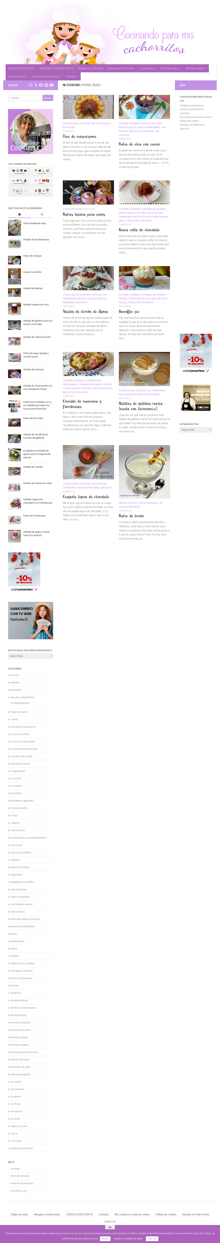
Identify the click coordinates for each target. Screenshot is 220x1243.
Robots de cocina (20, 1059)
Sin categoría (17, 1089)
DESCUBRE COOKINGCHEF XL (56, 68)
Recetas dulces (101, 123)
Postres (85, 123)
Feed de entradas (20, 1176)
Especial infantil (17, 76)
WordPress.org (19, 1190)
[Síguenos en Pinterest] (46, 85)
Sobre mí (184, 128)
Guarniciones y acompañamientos (29, 837)
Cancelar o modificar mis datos (128, 1238)
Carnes (14, 719)
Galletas (15, 822)
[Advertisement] (196, 232)
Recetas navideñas (21, 1022)
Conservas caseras (20, 763)
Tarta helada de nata (34, 223)
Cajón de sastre (72, 209)
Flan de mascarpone (80, 136)
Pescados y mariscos (22, 970)
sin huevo (148, 131)
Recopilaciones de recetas (24, 1052)
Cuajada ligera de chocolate (86, 496)
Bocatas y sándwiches (22, 697)
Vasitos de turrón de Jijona (85, 311)
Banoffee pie (129, 311)
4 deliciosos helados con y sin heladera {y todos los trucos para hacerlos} (37, 405)
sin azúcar (16, 1081)
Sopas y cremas (19, 1126)
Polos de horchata (33, 418)
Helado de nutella (33, 466)
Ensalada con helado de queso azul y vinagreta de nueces (37, 454)
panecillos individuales (23, 926)
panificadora (17, 941)
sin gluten (69, 127)
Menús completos (20, 896)
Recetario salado (194, 68)
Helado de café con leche (37, 337)
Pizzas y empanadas (21, 978)
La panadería (146, 68)
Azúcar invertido (32, 272)
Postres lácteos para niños (84, 214)
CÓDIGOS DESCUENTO (21, 68)
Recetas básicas (19, 1000)
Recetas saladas (19, 1037)
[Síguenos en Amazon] (36, 85)
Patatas (15, 956)
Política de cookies (189, 120)
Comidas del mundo (153, 209)
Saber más (152, 1239)
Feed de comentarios (22, 1183)
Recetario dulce (169, 68)
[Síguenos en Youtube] (51, 85)
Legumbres (17, 874)
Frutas (146, 123)
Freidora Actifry (19, 808)
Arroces (15, 675)
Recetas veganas (20, 1044)
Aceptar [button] (105, 1239)
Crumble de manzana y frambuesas (82, 403)
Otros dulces (71, 123)
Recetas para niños (150, 127)
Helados (15, 859)
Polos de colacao (32, 255)
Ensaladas (16, 793)
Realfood (16, 993)
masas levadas (19, 889)
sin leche (15, 1118)
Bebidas (15, 682)
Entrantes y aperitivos (22, 800)
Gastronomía (18, 830)
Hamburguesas (21, 702)
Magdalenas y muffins (22, 882)
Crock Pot (16, 778)
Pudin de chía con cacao (139, 144)
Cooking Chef (18, 771)
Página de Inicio (19, 1214)
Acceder (15, 1168)
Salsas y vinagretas (21, 1074)
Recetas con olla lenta (90, 68)
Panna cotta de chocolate (139, 229)
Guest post (17, 845)
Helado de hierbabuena (36, 239)
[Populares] (19, 214)
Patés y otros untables (23, 963)
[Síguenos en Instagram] (31, 85)
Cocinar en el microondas (24, 748)
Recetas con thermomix (121, 68)
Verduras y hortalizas (22, 1148)
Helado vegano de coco (36, 304)
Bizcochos (16, 689)
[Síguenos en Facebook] (41, 85)
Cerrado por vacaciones (23, 726)
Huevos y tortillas (20, 867)
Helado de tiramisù (33, 369)
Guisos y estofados (21, 852)
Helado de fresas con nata (37, 483)
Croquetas (16, 785)
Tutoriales (16, 1140)
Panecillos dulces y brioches (25, 919)
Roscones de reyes (21, 1066)
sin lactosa (16, 1111)
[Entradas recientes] (42, 214)
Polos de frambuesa (34, 515)
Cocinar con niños (129, 123)
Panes (14, 933)
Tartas (14, 1133)
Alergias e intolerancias (46, 76)
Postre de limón (131, 516)
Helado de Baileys (33, 288)
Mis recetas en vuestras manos (196, 117)
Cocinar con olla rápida (23, 741)
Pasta (14, 948)
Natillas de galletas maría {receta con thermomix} (141, 406)
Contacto (71, 76)
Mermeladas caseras (22, 904)
